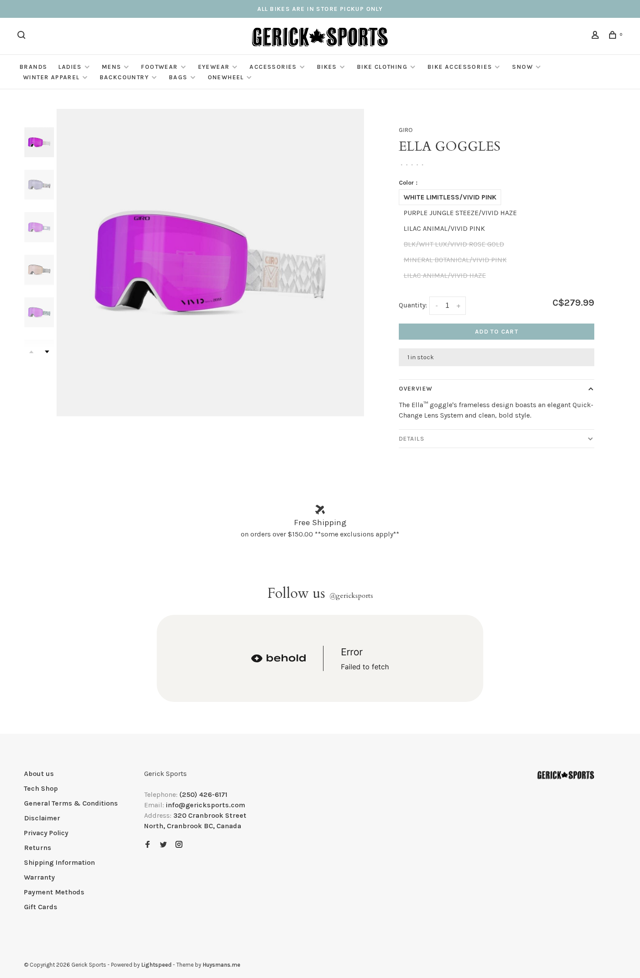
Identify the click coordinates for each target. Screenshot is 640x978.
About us (39, 773)
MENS (111, 67)
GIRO (406, 130)
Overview (415, 388)
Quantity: (413, 305)
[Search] (22, 36)
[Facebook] (147, 845)
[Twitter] (163, 845)
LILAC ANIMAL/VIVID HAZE (445, 275)
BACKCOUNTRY (124, 77)
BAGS (178, 77)
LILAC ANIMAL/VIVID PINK (444, 228)
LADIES (69, 67)
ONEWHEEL (226, 77)
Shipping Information (59, 862)
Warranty (39, 877)
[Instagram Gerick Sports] (178, 845)
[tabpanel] (210, 262)
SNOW (522, 67)
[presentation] (39, 142)
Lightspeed (156, 964)
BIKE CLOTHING (382, 67)
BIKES (327, 67)
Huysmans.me (221, 964)
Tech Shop (41, 788)
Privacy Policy (46, 833)
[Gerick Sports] (565, 775)
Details (411, 438)
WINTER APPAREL (51, 77)
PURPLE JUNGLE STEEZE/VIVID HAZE (460, 213)
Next (47, 351)
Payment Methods (54, 892)
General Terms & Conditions (71, 803)
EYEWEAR (214, 67)
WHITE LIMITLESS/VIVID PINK (450, 197)
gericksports (351, 595)
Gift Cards (40, 907)
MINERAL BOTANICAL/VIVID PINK (455, 260)
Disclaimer (42, 818)
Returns (37, 847)
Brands (33, 67)
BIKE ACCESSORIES (460, 67)
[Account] (596, 36)
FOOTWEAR (159, 67)
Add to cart (496, 331)
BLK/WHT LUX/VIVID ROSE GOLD (454, 244)
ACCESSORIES (272, 67)
